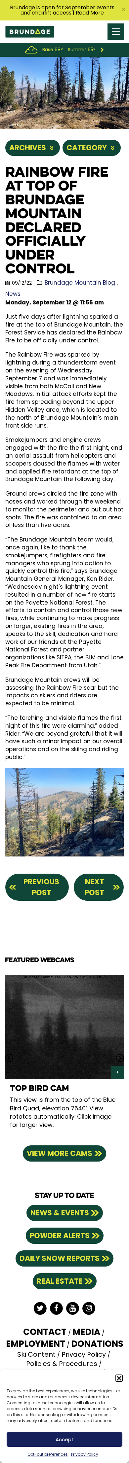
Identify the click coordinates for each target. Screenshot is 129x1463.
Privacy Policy (84, 1454)
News (13, 294)
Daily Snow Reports (60, 1258)
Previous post (41, 887)
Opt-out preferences (47, 1454)
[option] (64, 1057)
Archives (27, 148)
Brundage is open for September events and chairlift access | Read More (62, 10)
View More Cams (59, 1153)
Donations (97, 1344)
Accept (65, 1439)
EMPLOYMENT (35, 1344)
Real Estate (60, 1281)
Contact (44, 1332)
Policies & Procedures (61, 1363)
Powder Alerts (60, 1236)
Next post (94, 887)
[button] (119, 1378)
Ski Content (36, 1354)
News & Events (59, 1213)
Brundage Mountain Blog (80, 283)
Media (86, 1332)
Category (86, 148)
